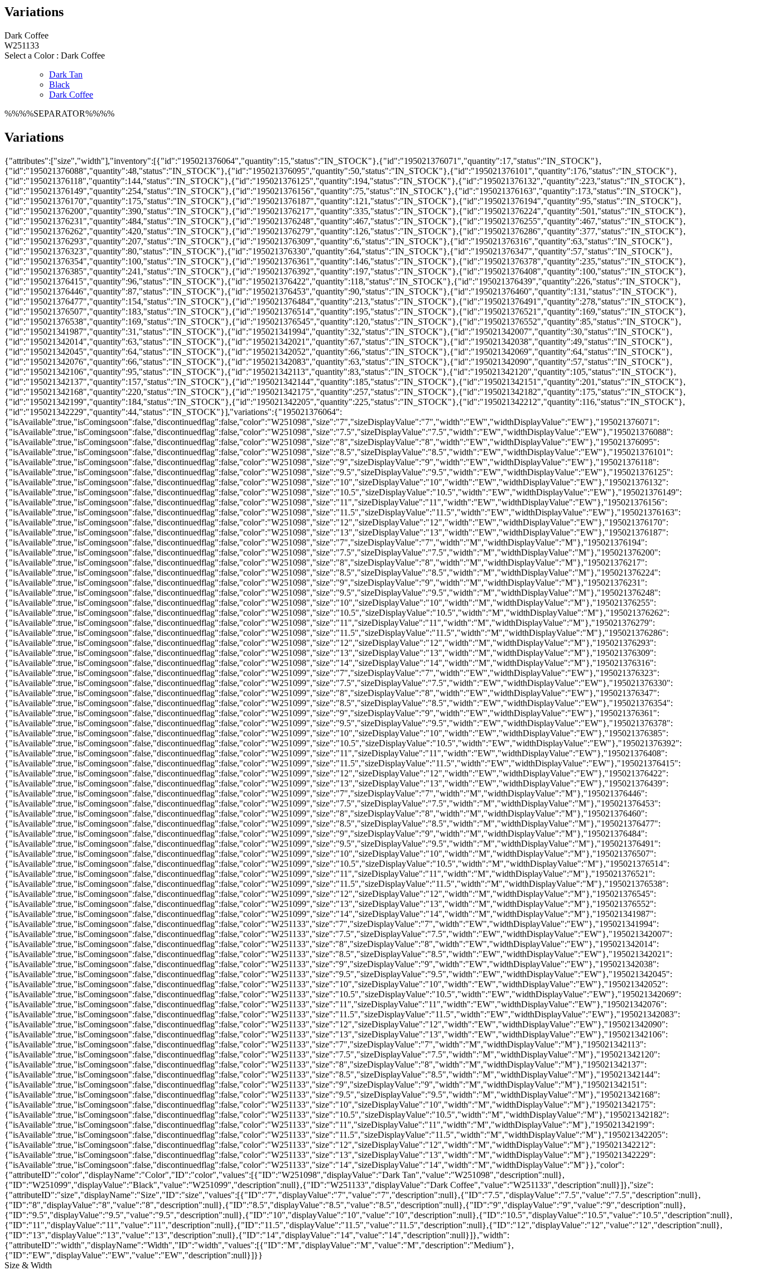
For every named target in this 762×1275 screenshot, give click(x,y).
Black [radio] (59, 84)
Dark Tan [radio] (66, 74)
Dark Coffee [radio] (71, 94)
